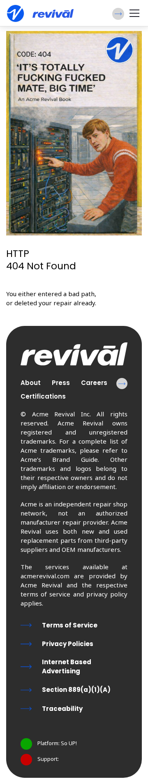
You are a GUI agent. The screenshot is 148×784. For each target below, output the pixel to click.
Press (61, 382)
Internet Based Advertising (66, 666)
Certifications (43, 396)
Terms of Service (69, 625)
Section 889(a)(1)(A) (76, 689)
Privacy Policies (67, 643)
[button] (118, 14)
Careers (94, 382)
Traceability (62, 708)
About (31, 382)
